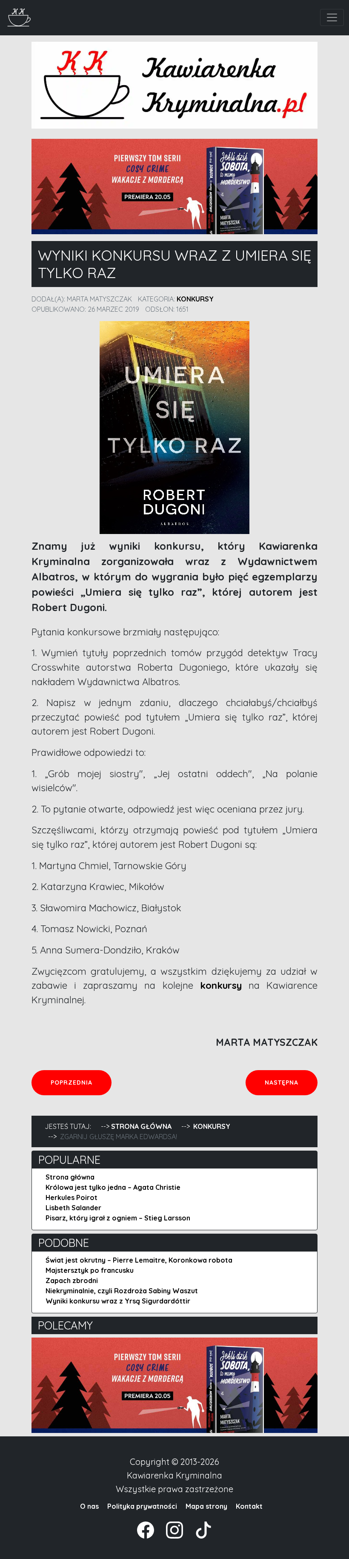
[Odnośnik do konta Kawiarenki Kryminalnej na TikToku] (198, 1529)
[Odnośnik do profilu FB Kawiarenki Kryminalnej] (146, 1529)
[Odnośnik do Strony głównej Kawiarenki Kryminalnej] (19, 16)
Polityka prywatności (142, 1506)
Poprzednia (81, 1082)
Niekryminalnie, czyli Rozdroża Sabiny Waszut (122, 1290)
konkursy (217, 985)
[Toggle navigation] (332, 17)
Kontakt (249, 1506)
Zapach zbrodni (72, 1280)
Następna (291, 1082)
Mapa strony (206, 1506)
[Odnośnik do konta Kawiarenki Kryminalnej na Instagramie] (170, 1529)
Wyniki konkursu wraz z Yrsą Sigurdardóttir (118, 1301)
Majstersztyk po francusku (90, 1270)
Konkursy (195, 299)
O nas (89, 1506)
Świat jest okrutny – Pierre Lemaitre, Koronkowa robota (139, 1260)
